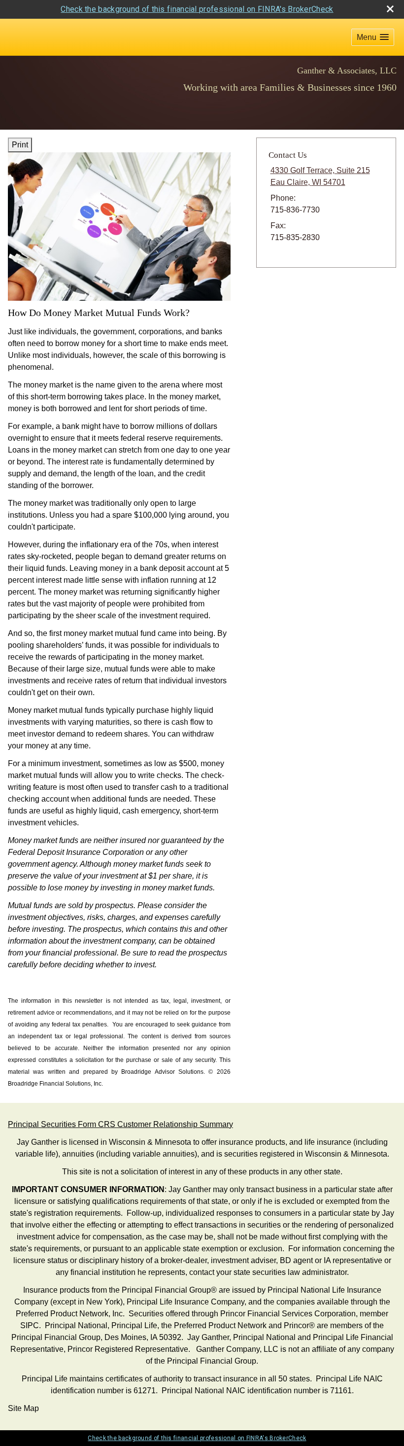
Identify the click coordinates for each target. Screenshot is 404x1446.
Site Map (23, 1408)
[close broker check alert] (390, 9)
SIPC (29, 1325)
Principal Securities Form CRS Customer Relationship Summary (120, 1124)
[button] (372, 37)
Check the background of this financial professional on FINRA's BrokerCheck (197, 9)
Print (20, 145)
